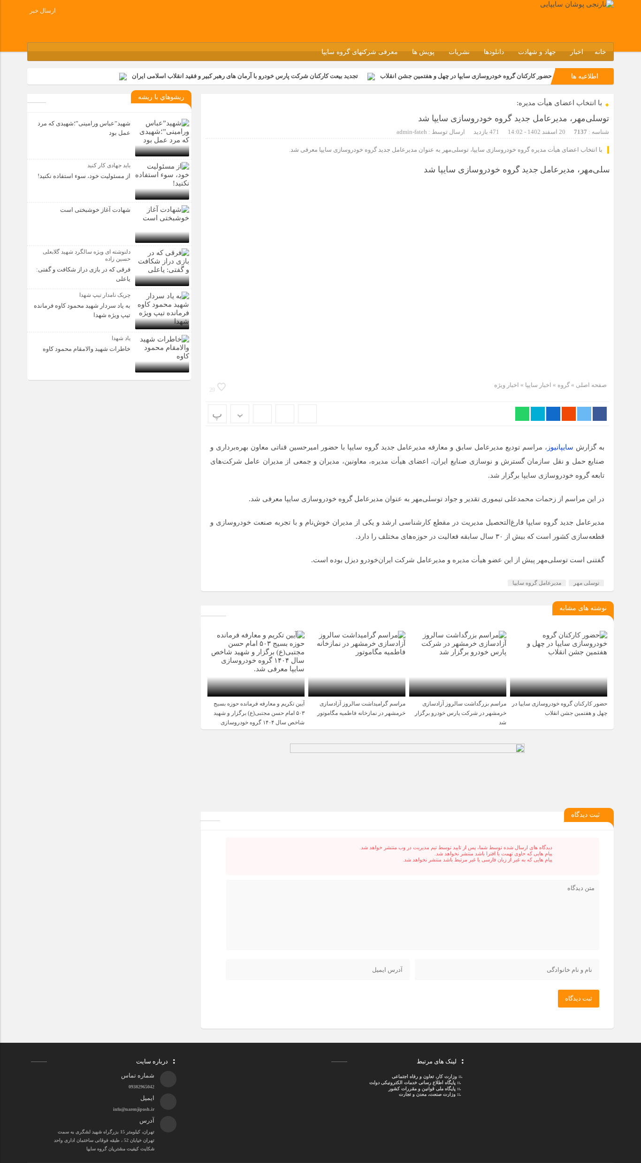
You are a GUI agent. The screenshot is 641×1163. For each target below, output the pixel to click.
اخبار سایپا (538, 384)
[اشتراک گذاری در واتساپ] (522, 414)
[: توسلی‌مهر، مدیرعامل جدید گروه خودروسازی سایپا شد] (284, 413)
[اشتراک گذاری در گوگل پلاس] (569, 414)
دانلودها (494, 51)
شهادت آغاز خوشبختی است (95, 209)
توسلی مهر (586, 583)
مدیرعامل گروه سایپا (536, 583)
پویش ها (423, 51)
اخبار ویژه (506, 384)
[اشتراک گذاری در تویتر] (584, 414)
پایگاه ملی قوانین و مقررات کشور (422, 1088)
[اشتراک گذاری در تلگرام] (538, 414)
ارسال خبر (43, 10)
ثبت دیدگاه (578, 998)
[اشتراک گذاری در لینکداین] (553, 414)
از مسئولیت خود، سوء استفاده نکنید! (84, 175)
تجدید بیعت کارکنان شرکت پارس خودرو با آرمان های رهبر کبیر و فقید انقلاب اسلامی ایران (245, 75)
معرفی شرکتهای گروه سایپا (359, 51)
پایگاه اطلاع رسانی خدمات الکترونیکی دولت (412, 1082)
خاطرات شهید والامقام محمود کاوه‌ (86, 348)
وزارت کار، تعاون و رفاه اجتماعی (424, 1076)
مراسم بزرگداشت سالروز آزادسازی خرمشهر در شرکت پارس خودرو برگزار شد (460, 713)
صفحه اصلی (590, 384)
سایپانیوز (560, 447)
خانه (600, 51)
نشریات (459, 51)
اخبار (576, 51)
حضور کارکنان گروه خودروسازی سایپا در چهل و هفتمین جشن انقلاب (466, 75)
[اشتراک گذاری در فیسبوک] (600, 414)
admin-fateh (412, 131)
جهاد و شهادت (537, 51)
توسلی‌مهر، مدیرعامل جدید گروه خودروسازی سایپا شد (513, 118)
